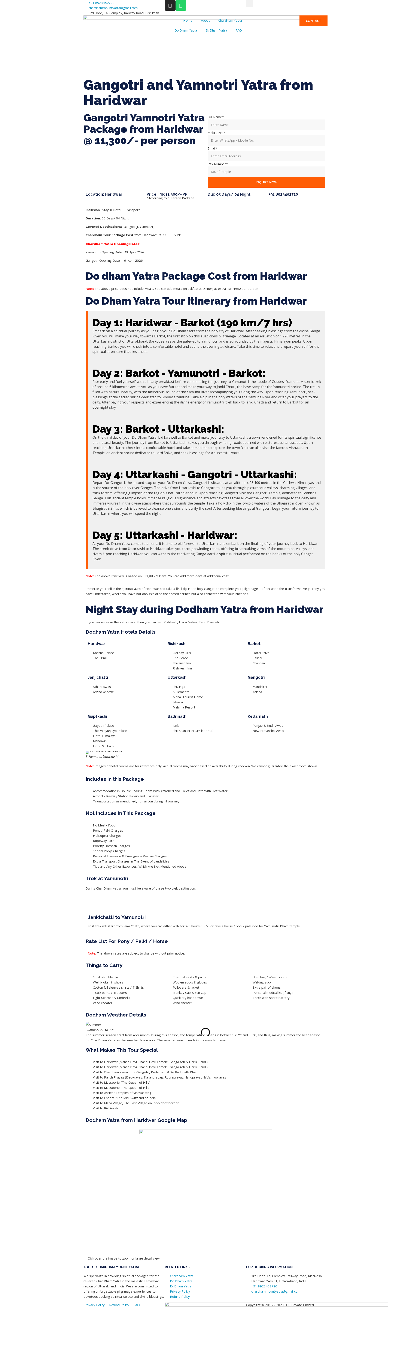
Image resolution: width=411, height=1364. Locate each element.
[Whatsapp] (181, 5)
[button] (249, 3)
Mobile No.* (216, 132)
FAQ (239, 30)
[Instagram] (170, 5)
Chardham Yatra (230, 20)
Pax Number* (218, 164)
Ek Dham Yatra (216, 30)
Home (187, 20)
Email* (212, 148)
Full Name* (216, 117)
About (205, 20)
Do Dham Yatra (185, 30)
